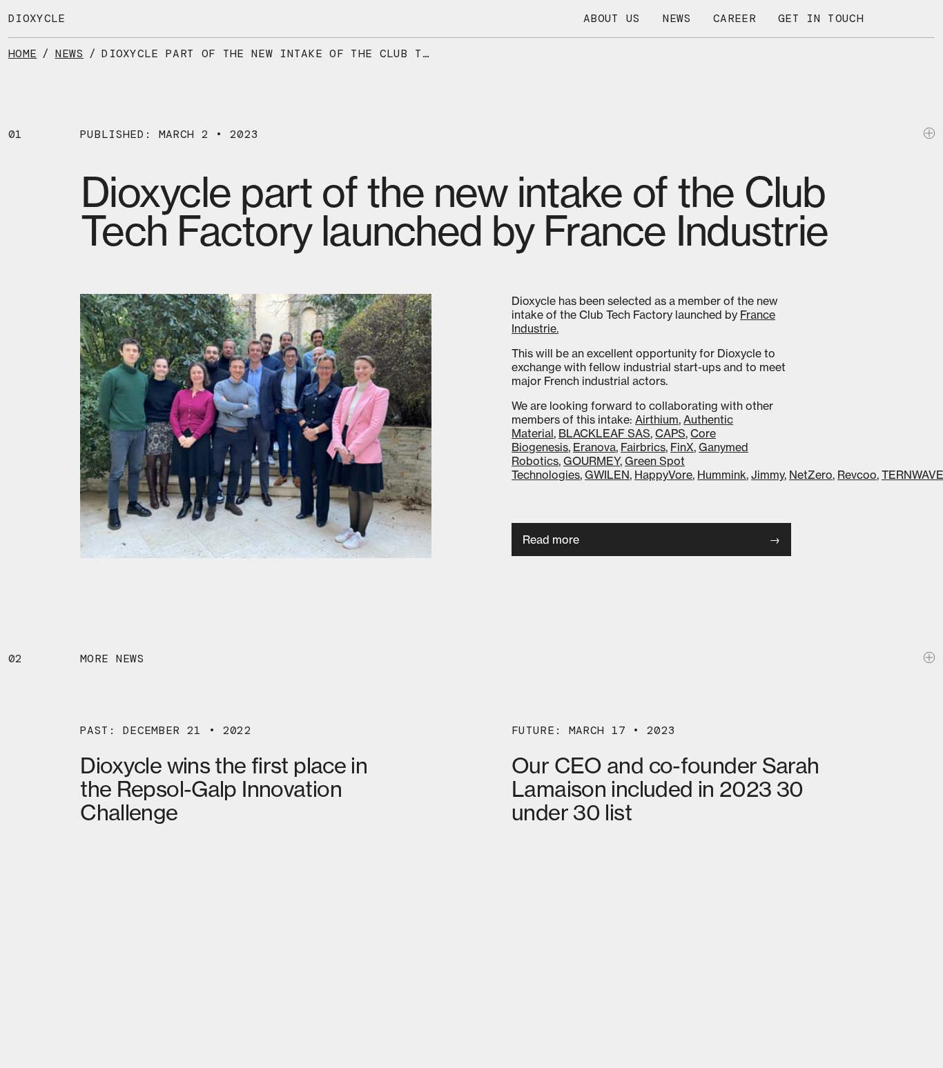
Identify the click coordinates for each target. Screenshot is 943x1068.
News (69, 53)
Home (22, 53)
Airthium (657, 419)
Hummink (721, 475)
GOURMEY (591, 461)
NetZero (811, 475)
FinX (682, 447)
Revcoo (857, 475)
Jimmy (767, 475)
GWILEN (607, 475)
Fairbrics (643, 447)
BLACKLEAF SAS (604, 433)
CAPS (670, 433)
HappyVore (663, 475)
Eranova (594, 447)
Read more (551, 539)
